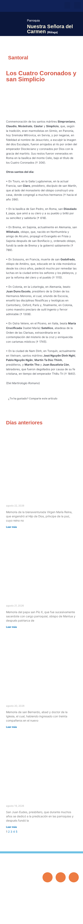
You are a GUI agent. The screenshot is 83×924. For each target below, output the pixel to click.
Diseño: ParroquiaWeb (66, 918)
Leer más (11, 526)
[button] (67, 5)
